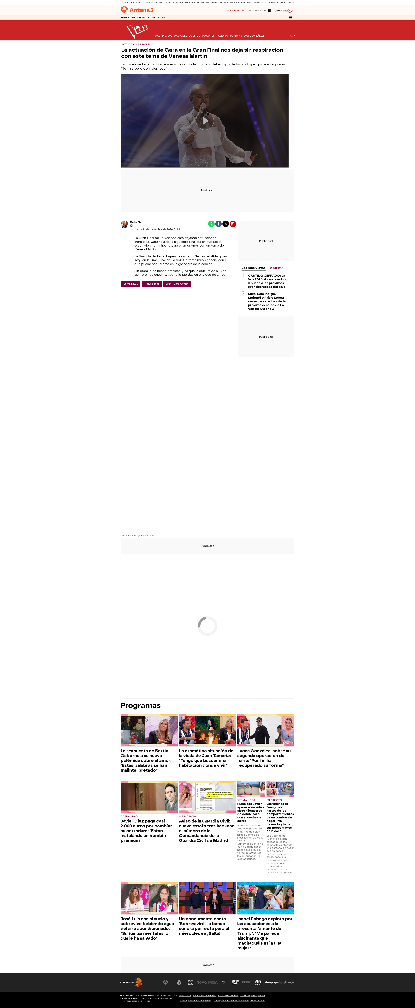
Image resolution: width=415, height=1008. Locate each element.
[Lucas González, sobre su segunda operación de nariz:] (265, 730)
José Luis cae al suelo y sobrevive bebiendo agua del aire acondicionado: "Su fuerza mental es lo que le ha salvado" (147, 928)
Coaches (208, 35)
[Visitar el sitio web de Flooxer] (289, 982)
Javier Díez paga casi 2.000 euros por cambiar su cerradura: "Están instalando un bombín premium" (146, 831)
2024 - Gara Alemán (177, 283)
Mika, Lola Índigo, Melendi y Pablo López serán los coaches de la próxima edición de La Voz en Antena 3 (267, 301)
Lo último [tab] (275, 268)
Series (125, 17)
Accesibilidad (257, 1000)
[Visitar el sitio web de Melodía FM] (258, 982)
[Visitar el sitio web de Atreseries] (224, 982)
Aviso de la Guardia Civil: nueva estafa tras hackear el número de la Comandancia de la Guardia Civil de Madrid (206, 831)
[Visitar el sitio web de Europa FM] (247, 982)
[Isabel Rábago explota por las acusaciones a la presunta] (265, 898)
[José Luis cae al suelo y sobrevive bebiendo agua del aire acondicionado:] (149, 898)
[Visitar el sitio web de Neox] (190, 982)
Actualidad (129, 816)
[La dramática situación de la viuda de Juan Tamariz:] (207, 730)
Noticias (158, 17)
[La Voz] (137, 37)
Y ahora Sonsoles (133, 2)
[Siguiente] (292, 2)
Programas (140, 17)
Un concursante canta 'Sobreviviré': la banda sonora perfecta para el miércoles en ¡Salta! (204, 926)
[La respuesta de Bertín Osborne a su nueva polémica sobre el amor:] (149, 730)
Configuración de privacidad (195, 1000)
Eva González (254, 35)
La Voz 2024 (131, 283)
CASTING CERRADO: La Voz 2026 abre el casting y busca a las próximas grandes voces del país (268, 281)
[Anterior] (122, 2)
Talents (222, 35)
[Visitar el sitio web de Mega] (213, 982)
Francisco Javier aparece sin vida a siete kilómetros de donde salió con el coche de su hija (250, 812)
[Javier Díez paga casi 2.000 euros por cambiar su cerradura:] (149, 797)
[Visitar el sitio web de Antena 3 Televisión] (168, 982)
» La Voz (152, 535)
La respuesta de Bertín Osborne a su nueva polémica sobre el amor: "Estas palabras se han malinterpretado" (146, 760)
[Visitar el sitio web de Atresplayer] (274, 982)
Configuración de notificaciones (231, 1000)
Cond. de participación (252, 995)
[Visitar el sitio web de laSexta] (179, 982)
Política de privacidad (204, 995)
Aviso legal (185, 995)
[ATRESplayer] (283, 10)
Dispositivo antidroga (152, 2)
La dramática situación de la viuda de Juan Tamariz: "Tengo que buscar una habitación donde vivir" (206, 758)
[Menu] (290, 17)
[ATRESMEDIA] (131, 982)
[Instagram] (131, 225)
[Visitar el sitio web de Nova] (202, 982)
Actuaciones (177, 35)
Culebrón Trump (259, 2)
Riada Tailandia (192, 2)
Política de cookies (228, 995)
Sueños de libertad (277, 2)
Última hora (188, 816)
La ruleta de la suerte (173, 2)
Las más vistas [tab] (254, 268)
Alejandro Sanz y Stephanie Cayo (234, 2)
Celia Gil (135, 222)
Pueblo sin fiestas (209, 2)
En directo (274, 800)
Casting (161, 35)
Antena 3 (126, 535)
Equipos (194, 35)
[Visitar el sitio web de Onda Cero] (235, 982)
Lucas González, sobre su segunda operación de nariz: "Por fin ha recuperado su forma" (264, 758)
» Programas (139, 535)
